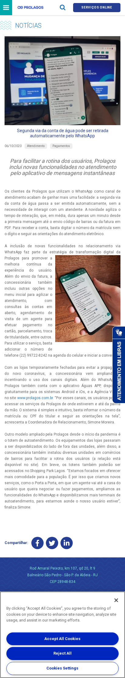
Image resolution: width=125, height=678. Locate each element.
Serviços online (96, 7)
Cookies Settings (62, 668)
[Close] (116, 600)
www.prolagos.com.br (35, 398)
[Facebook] (37, 543)
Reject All (62, 653)
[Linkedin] (66, 543)
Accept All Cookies (62, 638)
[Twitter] (52, 543)
